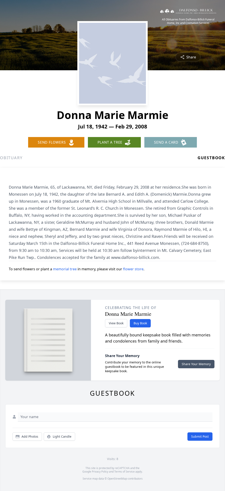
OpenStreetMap (117, 478)
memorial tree (65, 269)
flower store (133, 269)
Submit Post (200, 436)
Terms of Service (124, 471)
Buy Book (140, 323)
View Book (116, 323)
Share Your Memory (196, 364)
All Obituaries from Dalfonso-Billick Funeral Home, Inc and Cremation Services (188, 21)
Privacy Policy (100, 471)
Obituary (11, 157)
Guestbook (211, 157)
